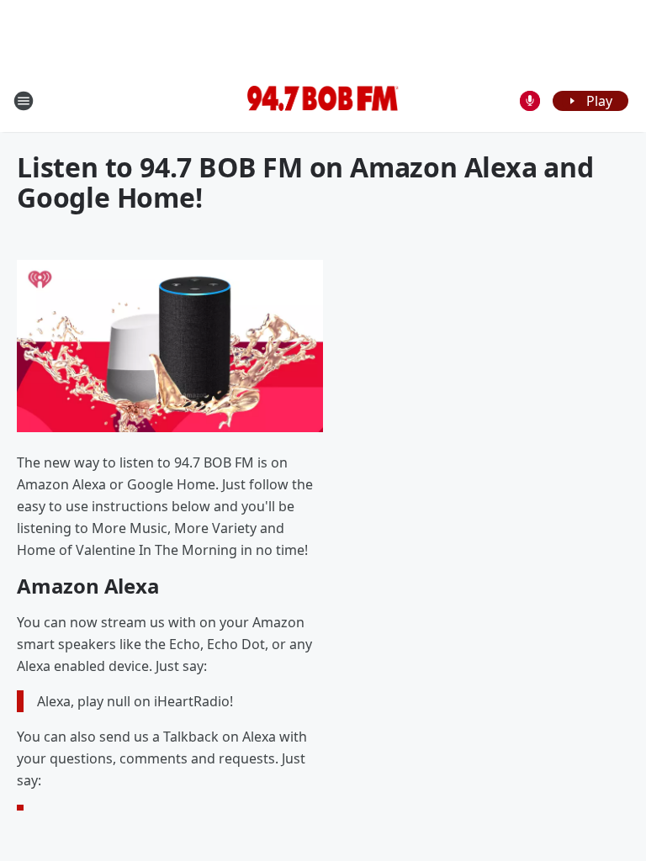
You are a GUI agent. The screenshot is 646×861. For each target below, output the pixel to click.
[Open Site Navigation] (23, 101)
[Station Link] (323, 100)
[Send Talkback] (530, 101)
